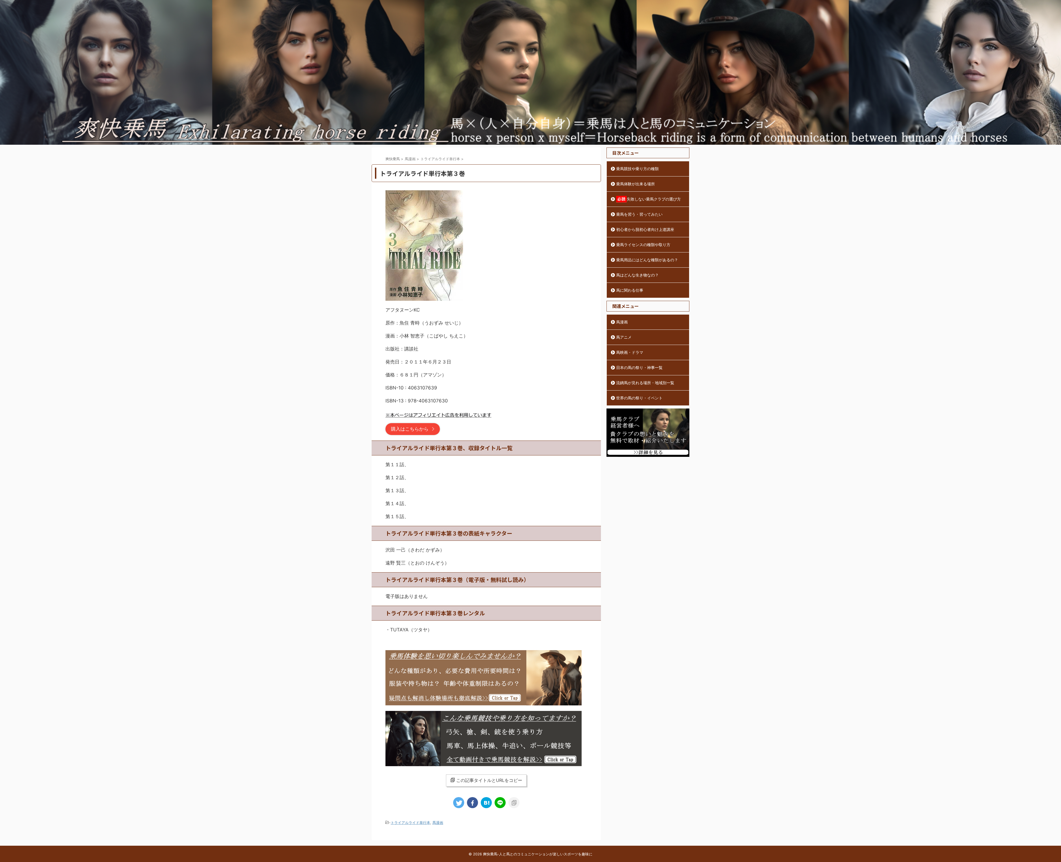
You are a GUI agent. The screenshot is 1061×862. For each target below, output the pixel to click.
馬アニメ (624, 337)
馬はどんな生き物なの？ (637, 275)
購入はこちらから (410, 429)
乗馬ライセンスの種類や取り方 (643, 244)
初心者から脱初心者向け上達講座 (645, 229)
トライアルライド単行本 (410, 822)
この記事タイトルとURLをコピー (489, 780)
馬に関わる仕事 (629, 290)
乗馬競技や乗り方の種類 (637, 168)
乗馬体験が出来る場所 (635, 183)
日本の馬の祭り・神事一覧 (639, 367)
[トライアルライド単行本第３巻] (486, 802)
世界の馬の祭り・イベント (639, 398)
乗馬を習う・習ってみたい (639, 214)
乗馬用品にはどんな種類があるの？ (647, 259)
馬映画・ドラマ (629, 352)
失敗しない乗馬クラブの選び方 (654, 199)
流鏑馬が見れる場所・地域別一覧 (645, 382)
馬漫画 (437, 822)
